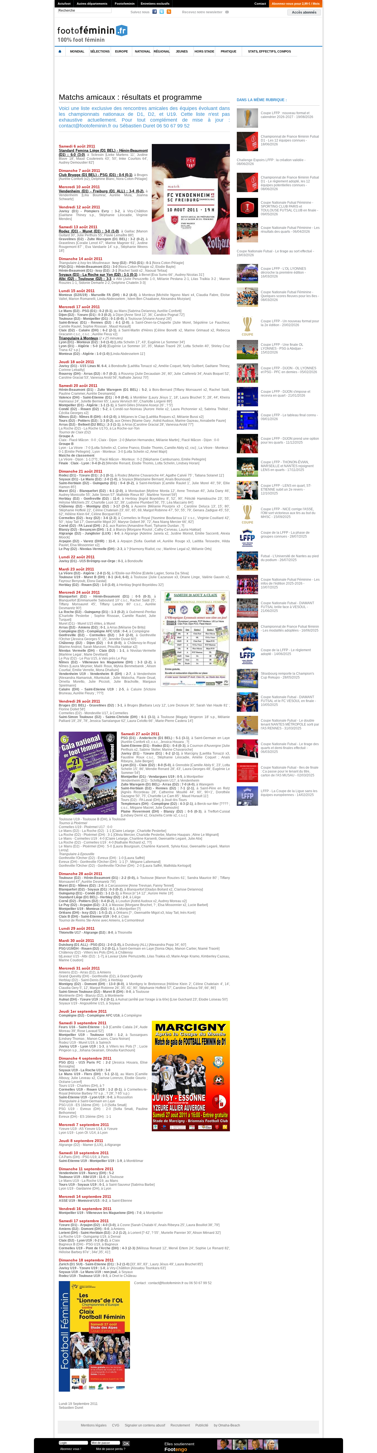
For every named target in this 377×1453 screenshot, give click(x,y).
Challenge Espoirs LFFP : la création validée (270, 160)
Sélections (100, 51)
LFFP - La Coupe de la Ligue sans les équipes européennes (289, 793)
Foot (175, 1449)
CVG (115, 1425)
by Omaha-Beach (227, 1425)
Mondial (77, 51)
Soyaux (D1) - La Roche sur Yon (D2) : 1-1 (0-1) (98, 275)
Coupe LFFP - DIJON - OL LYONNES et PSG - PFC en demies (288, 370)
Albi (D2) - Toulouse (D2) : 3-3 (85, 279)
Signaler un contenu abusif (145, 1425)
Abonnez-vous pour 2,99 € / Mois (296, 3)
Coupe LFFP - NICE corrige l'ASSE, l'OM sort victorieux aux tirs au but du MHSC (288, 513)
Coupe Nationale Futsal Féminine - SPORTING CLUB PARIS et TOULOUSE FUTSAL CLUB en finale (288, 206)
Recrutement (180, 1425)
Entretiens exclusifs (155, 3)
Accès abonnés (304, 12)
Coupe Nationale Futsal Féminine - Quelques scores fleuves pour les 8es (289, 294)
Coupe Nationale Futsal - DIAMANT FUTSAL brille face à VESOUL (287, 605)
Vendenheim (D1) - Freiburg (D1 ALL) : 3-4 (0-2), (101, 191)
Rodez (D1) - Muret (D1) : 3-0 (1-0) (89, 231)
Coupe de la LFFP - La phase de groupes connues (285, 534)
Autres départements (92, 3)
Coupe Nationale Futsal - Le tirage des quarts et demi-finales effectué (290, 746)
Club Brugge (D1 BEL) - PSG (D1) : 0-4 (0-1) (95, 175)
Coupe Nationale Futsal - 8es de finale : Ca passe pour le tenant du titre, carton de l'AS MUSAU (289, 771)
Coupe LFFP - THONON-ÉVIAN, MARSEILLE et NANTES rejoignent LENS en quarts (287, 466)
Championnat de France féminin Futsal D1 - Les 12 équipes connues (290, 138)
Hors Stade (204, 51)
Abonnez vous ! (70, 1448)
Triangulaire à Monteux (78, 338)
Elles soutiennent (179, 1444)
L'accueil (60, 51)
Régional (162, 51)
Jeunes (182, 51)
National (143, 51)
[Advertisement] (155, 74)
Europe (121, 51)
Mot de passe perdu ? (110, 1448)
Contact (260, 3)
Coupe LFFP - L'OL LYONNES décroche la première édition (283, 270)
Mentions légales (94, 1425)
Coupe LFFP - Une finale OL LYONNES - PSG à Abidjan (282, 346)
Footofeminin (125, 3)
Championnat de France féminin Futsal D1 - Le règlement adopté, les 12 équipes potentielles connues (290, 181)
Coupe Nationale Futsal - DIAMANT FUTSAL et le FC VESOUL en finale (287, 699)
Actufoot (64, 3)
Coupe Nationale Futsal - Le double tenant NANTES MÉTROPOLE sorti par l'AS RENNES (290, 724)
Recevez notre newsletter (202, 12)
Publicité (201, 1425)
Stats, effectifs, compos (269, 51)
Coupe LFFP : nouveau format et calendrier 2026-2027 (285, 115)
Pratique (228, 51)
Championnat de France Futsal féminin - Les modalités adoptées (290, 628)
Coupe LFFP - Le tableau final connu (288, 415)
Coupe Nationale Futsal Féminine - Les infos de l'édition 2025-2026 (290, 581)
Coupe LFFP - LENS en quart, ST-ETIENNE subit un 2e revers (286, 487)
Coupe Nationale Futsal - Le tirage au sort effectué (274, 251)
